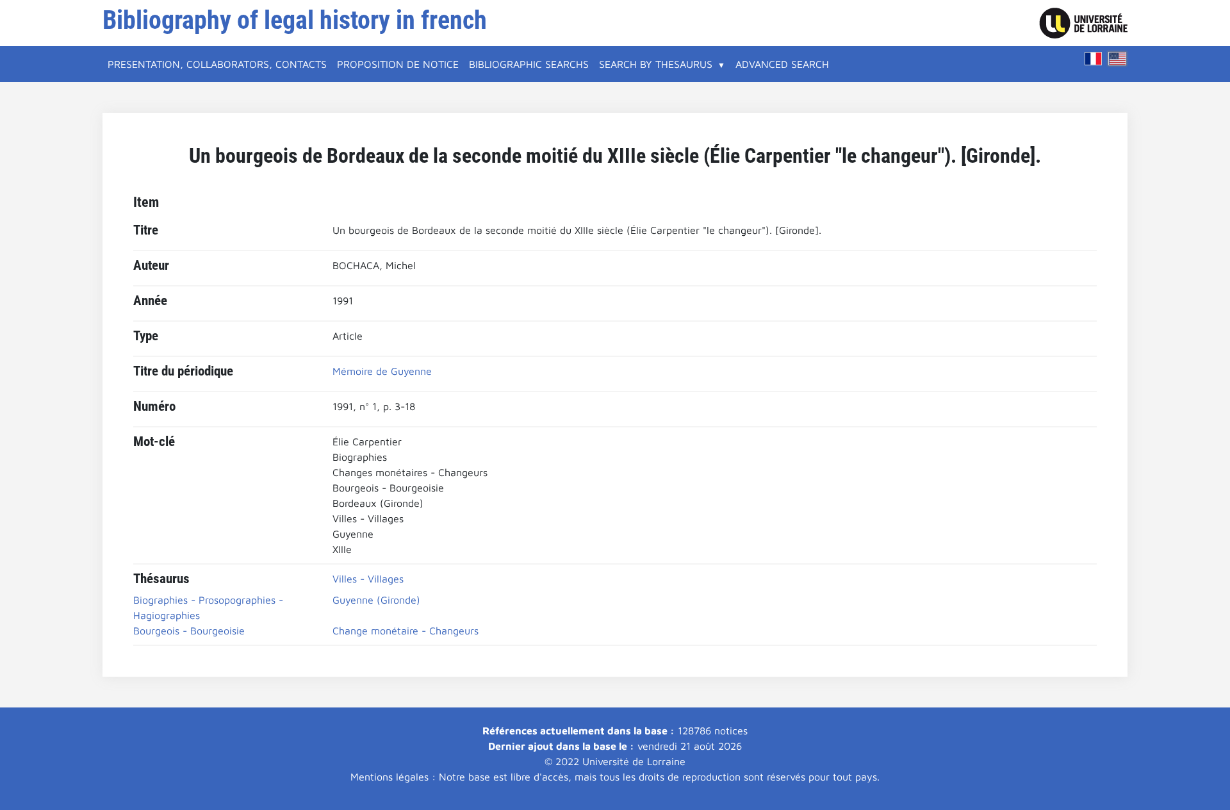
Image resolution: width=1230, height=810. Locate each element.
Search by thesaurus (655, 64)
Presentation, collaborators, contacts (217, 64)
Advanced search (782, 64)
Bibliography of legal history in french (294, 20)
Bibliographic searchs (529, 64)
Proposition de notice (398, 64)
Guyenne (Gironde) (376, 600)
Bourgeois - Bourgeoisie (189, 630)
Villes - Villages (368, 578)
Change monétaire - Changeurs (405, 630)
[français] (1094, 58)
